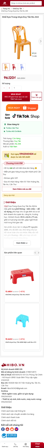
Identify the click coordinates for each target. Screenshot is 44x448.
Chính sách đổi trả (8, 420)
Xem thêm (21, 243)
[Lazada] (16, 429)
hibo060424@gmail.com (17, 388)
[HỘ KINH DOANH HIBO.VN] (4, 3)
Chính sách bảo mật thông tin (13, 411)
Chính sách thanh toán (10, 417)
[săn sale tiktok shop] (22, 116)
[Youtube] (7, 429)
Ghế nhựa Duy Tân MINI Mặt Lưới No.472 (20, 342)
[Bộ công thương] (9, 435)
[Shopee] (12, 429)
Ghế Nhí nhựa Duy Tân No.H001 (17, 295)
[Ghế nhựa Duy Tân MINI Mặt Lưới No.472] (21, 320)
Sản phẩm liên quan (13, 253)
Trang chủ (6, 9)
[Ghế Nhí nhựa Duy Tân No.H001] (21, 273)
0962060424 (26, 154)
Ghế (6, 206)
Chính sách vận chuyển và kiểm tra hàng (17, 414)
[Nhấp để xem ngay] (22, 107)
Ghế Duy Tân (17, 9)
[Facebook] (3, 429)
